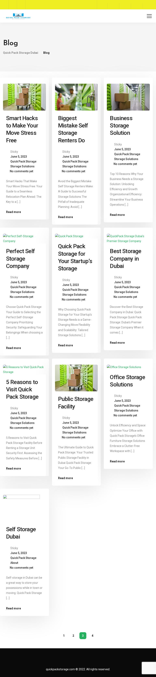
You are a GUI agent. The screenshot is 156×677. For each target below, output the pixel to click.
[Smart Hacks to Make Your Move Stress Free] (24, 95)
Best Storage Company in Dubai (125, 258)
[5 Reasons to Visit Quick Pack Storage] (24, 367)
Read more (13, 212)
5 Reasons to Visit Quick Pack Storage (22, 389)
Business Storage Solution (121, 125)
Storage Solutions (22, 166)
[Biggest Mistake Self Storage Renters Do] (76, 95)
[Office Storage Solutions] (124, 365)
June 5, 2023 (18, 156)
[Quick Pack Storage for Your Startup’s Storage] (69, 234)
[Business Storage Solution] (128, 95)
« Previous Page (54, 635)
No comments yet (21, 171)
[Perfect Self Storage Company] (24, 236)
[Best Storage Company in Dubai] (128, 236)
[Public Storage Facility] (76, 376)
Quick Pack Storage (23, 161)
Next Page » (102, 635)
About (14, 562)
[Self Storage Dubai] (24, 506)
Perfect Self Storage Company (20, 258)
